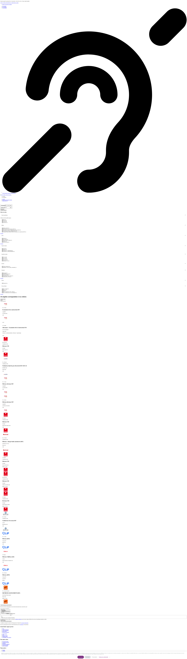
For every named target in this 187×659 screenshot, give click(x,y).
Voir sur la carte (3, 299)
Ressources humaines (5, 632)
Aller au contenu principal (4, 2)
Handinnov (4, 643)
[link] (7, 4)
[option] (94, 311)
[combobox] (5, 205)
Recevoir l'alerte (3, 620)
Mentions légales (4, 635)
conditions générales (18, 619)
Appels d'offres (4, 633)
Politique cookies (5, 636)
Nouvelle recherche (3, 210)
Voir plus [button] (1, 233)
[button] (3, 196)
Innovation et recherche (6, 644)
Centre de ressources (5, 629)
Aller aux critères (11, 2)
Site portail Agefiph (5, 641)
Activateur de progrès (5, 642)
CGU (3, 634)
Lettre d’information (5, 630)
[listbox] (93, 453)
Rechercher (2, 209)
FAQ (3, 628)
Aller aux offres (16, 2)
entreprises (21, 624)
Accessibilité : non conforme (6, 637)
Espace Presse (4, 631)
